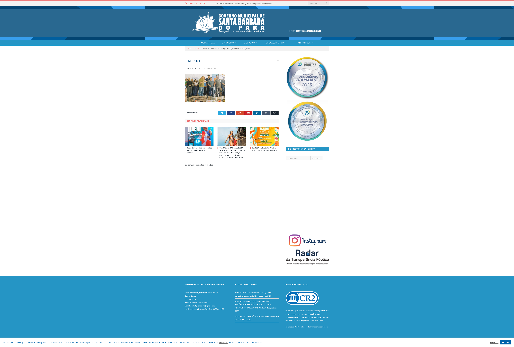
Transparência (303, 42)
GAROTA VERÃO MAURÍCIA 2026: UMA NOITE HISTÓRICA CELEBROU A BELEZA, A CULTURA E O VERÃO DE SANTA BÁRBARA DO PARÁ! (244, 3)
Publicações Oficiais (275, 42)
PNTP (297, 327)
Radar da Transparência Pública (315, 327)
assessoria (304, 314)
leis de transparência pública (297, 320)
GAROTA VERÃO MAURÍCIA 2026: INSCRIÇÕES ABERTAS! (264, 149)
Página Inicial (208, 42)
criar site (301, 311)
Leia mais (223, 342)
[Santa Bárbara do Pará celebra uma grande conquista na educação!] (199, 136)
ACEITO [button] (505, 342)
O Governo (249, 42)
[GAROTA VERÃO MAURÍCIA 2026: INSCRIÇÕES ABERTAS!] (264, 136)
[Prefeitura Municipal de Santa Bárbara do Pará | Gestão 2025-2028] (257, 22)
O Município (228, 42)
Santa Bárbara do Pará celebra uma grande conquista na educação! (199, 150)
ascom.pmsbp (193, 68)
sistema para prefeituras (318, 311)
